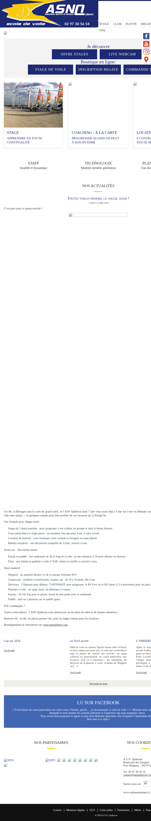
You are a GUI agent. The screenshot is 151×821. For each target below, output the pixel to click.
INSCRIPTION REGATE (98, 69)
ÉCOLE (104, 24)
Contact (57, 810)
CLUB (117, 24)
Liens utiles (106, 810)
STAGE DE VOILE (50, 69)
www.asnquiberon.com (55, 624)
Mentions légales (75, 810)
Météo (137, 810)
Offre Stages (74, 54)
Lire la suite (9, 650)
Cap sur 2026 (12, 640)
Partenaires (123, 810)
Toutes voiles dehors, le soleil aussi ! (98, 198)
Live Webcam (122, 54)
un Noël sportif (79, 640)
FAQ (102, 30)
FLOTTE (131, 24)
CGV (92, 810)
